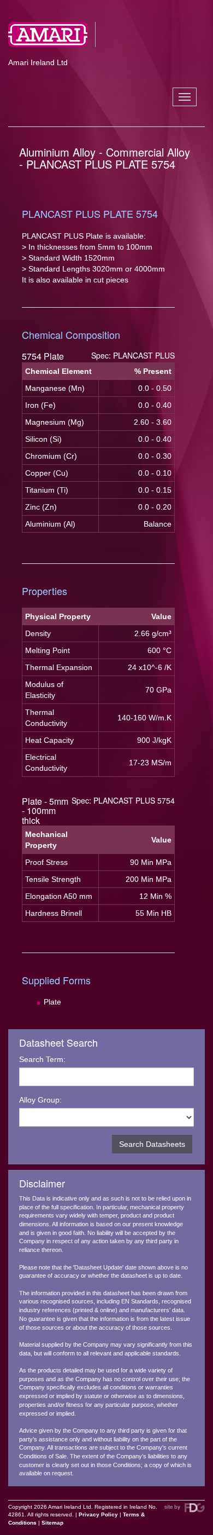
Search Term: (42, 1059)
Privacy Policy (98, 1514)
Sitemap (52, 1523)
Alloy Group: (40, 1099)
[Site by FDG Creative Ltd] (184, 1508)
